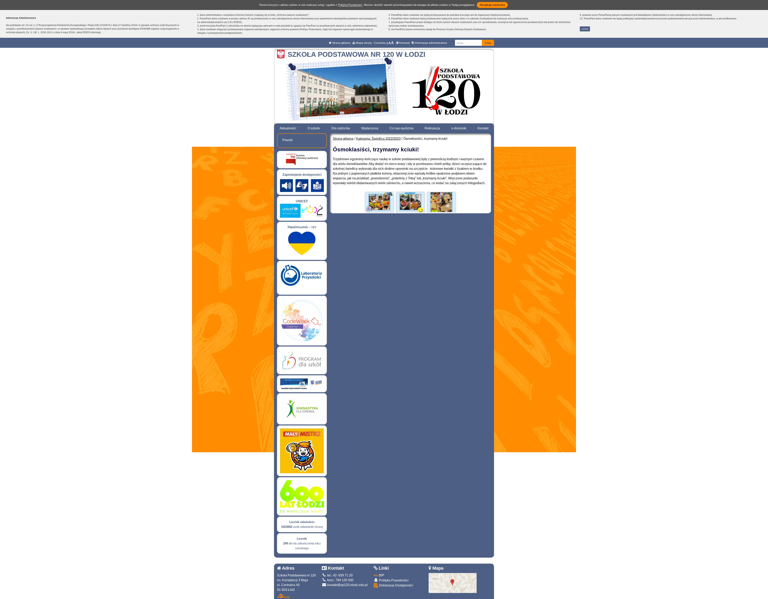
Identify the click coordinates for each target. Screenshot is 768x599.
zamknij (584, 29)
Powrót (287, 140)
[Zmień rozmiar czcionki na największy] (392, 42)
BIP (381, 575)
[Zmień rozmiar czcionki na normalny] (387, 42)
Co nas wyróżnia (401, 128)
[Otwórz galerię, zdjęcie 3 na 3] (441, 202)
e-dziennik (458, 128)
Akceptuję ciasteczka (492, 4)
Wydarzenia (369, 128)
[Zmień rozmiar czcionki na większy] (389, 42)
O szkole (314, 128)
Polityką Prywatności (350, 4)
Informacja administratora (430, 42)
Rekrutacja (432, 128)
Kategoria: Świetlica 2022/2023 (378, 138)
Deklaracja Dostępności (395, 585)
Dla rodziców (340, 128)
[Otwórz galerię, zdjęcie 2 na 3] (410, 202)
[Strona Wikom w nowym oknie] (283, 596)
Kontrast (404, 42)
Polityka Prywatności (393, 580)
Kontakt (483, 128)
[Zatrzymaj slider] (342, 115)
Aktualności (288, 128)
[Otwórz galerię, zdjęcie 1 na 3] (379, 202)
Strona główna (340, 42)
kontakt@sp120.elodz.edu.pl (347, 585)
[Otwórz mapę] (453, 582)
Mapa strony (363, 42)
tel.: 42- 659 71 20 (339, 575)
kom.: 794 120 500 (339, 580)
